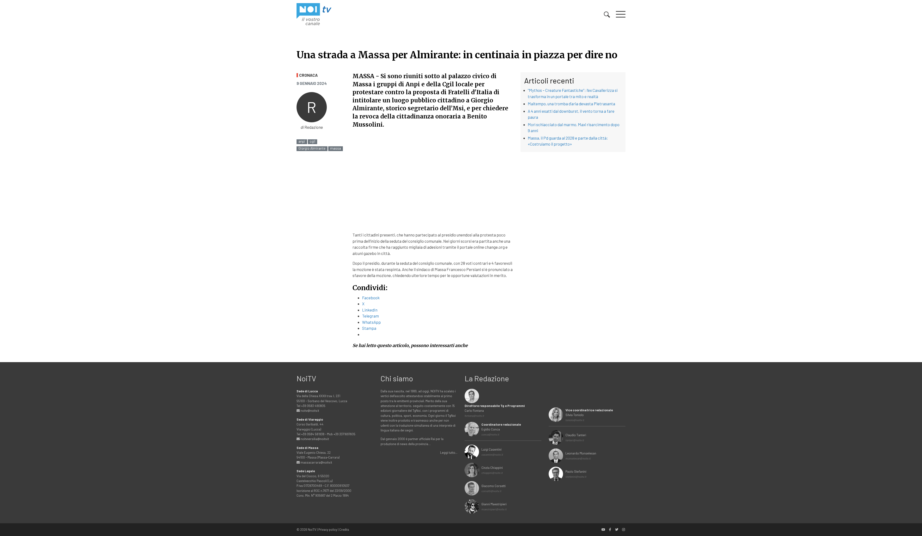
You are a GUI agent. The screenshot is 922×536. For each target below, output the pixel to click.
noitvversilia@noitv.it (314, 439)
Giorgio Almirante (312, 148)
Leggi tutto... (448, 452)
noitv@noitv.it (309, 410)
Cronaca (308, 75)
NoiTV (312, 529)
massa (335, 148)
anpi (301, 141)
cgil (312, 141)
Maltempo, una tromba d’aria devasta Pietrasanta (571, 103)
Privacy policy (327, 529)
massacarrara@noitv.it (316, 462)
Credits (344, 529)
